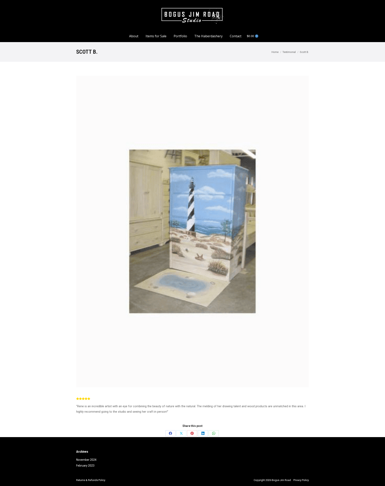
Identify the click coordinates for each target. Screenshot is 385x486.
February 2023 (85, 465)
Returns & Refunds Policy (90, 480)
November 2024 (86, 459)
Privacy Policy (301, 480)
